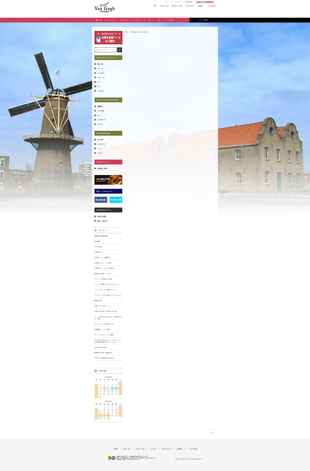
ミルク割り (101, 111)
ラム (158, 20)
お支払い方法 (164, 6)
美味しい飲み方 (102, 221)
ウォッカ (111, 20)
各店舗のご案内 (102, 168)
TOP (155, 6)
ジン (149, 20)
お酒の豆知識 (101, 216)
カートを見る (203, 20)
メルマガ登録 (211, 6)
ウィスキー (124, 20)
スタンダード (101, 144)
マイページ (170, 2)
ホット (99, 115)
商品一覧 (98, 20)
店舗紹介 (200, 6)
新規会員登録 (188, 2)
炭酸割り (100, 106)
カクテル (100, 124)
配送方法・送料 (177, 6)
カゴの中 (153, 449)
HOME (116, 449)
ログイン (179, 2)
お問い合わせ (190, 6)
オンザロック (101, 120)
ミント (99, 148)
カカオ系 (100, 139)
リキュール (137, 20)
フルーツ (100, 153)
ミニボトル (170, 20)
